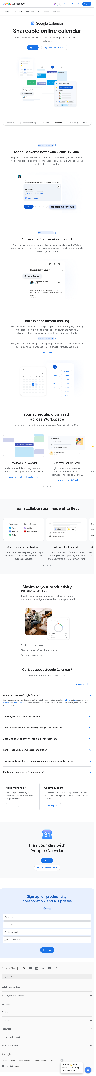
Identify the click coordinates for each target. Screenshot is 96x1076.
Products (18, 11)
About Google (24, 1060)
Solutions (6, 11)
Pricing (46, 11)
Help (52, 1060)
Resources (57, 11)
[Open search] (56, 4)
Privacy (4, 1060)
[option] (10, 122)
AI (38, 11)
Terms (13, 1060)
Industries (30, 11)
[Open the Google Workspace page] (14, 3)
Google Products (40, 1060)
